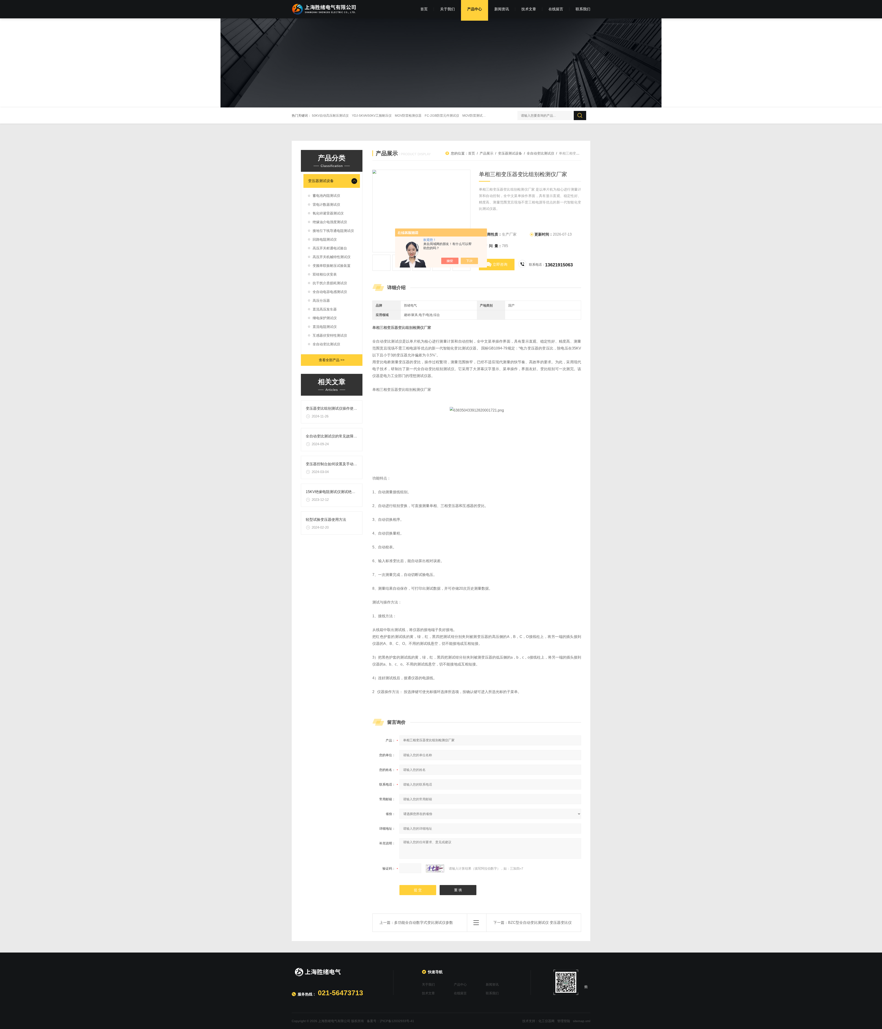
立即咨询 (500, 264)
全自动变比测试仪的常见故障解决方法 (337, 436)
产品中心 (474, 9)
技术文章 (528, 9)
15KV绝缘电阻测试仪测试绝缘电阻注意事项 (341, 492)
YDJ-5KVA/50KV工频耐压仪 (372, 115)
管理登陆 (563, 1021)
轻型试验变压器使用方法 (326, 520)
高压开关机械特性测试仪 (332, 257)
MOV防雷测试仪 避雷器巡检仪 (484, 115)
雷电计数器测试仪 (326, 204)
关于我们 (447, 9)
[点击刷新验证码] (435, 868)
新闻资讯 (501, 9)
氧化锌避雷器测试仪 (328, 213)
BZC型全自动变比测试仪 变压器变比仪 (540, 923)
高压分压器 (321, 300)
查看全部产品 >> (332, 360)
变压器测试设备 (321, 181)
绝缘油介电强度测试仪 (330, 222)
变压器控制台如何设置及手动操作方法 (337, 464)
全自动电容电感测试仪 (330, 292)
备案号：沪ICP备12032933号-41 (390, 1021)
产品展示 (486, 153)
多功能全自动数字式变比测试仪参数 (423, 923)
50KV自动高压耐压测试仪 (330, 115)
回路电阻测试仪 (325, 239)
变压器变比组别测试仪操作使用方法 (335, 408)
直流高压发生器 (325, 309)
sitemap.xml (581, 1021)
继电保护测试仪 (325, 318)
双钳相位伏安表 (325, 274)
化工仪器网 (546, 1021)
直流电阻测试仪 (325, 327)
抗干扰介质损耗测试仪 (330, 283)
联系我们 (583, 9)
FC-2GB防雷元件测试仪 (442, 115)
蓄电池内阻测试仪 (326, 195)
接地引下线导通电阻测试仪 (333, 231)
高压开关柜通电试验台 (330, 248)
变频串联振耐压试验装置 (332, 266)
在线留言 (555, 9)
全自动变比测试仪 (326, 344)
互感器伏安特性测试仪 (330, 335)
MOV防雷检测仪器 (408, 115)
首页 (424, 9)
